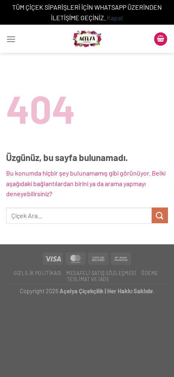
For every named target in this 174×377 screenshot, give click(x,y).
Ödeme (149, 273)
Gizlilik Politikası (38, 273)
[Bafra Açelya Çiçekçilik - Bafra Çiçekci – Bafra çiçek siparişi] (87, 39)
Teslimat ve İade (88, 279)
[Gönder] (160, 215)
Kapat (115, 17)
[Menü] (11, 39)
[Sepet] (160, 39)
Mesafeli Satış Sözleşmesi (101, 273)
